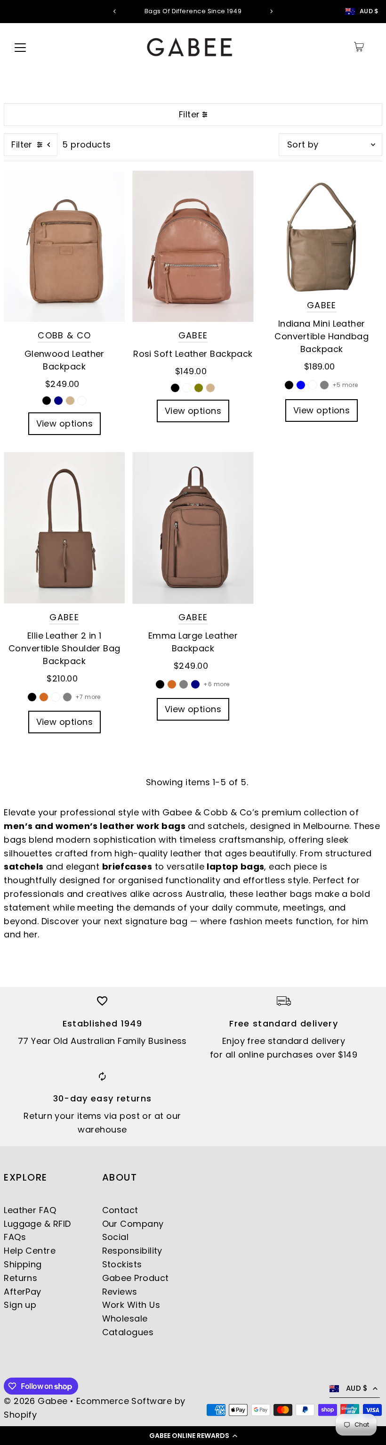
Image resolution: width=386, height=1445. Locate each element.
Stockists (122, 1264)
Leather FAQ (30, 1210)
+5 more (345, 385)
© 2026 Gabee (35, 1401)
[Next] (271, 11)
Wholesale (125, 1318)
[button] (193, 1435)
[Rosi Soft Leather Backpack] (192, 246)
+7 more (88, 697)
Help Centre (30, 1250)
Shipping (23, 1264)
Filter (189, 114)
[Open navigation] (20, 46)
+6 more (216, 684)
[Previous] (115, 11)
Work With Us (131, 1305)
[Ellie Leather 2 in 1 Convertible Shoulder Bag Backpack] (64, 527)
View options (64, 423)
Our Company (133, 1224)
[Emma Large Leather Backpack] (192, 528)
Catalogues (128, 1332)
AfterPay (22, 1291)
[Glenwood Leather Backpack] (64, 246)
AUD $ (369, 11)
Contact (120, 1210)
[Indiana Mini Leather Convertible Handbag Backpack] (321, 231)
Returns (20, 1278)
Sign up (20, 1305)
